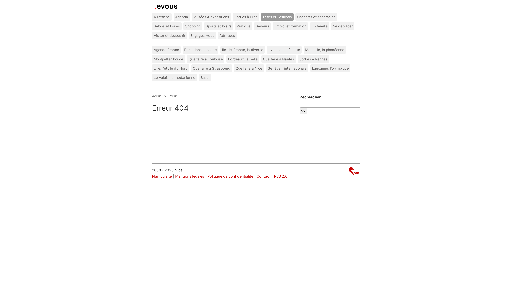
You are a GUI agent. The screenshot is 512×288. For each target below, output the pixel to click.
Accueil (157, 96)
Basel (205, 77)
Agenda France (166, 50)
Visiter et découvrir (169, 35)
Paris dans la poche (200, 50)
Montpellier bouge (168, 59)
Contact (264, 176)
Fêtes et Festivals (277, 17)
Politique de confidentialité (230, 176)
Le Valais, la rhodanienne (174, 77)
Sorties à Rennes (313, 59)
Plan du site (162, 176)
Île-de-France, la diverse (242, 50)
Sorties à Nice (246, 17)
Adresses (227, 35)
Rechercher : (311, 97)
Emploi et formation (290, 26)
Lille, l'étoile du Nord (171, 68)
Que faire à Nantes (278, 59)
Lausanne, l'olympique (330, 68)
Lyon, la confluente (284, 50)
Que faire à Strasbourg (211, 68)
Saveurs (262, 26)
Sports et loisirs (218, 26)
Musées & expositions (211, 17)
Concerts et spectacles (316, 17)
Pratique (243, 26)
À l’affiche (162, 17)
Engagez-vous (202, 35)
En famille (320, 26)
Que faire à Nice (249, 68)
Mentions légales (189, 176)
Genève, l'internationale (287, 68)
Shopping (192, 26)
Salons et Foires (167, 26)
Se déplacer (343, 26)
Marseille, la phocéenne (324, 50)
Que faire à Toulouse (206, 59)
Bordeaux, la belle (243, 59)
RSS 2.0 (280, 176)
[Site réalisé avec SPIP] (354, 172)
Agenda (181, 17)
